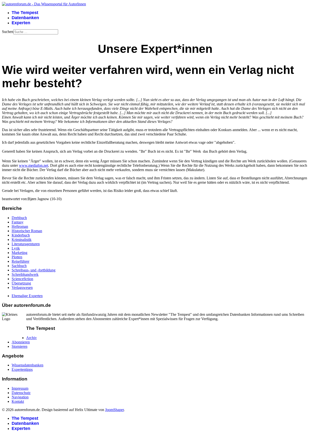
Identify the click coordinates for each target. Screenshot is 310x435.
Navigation (20, 397)
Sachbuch (19, 266)
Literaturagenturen (26, 244)
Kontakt (18, 401)
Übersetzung (21, 283)
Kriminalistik (21, 239)
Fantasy (17, 222)
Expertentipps (22, 369)
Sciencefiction (22, 279)
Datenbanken (25, 17)
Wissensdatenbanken (27, 365)
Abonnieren (21, 342)
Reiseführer (20, 261)
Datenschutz (21, 393)
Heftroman (20, 226)
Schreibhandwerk (25, 274)
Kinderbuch (21, 235)
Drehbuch (19, 218)
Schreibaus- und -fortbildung (33, 270)
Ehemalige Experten (27, 296)
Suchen (7, 32)
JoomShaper (114, 410)
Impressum (20, 388)
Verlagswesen (22, 287)
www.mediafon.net (33, 165)
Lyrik (16, 248)
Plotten (17, 257)
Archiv (31, 338)
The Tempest (25, 12)
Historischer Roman (27, 231)
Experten (21, 22)
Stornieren (19, 346)
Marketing (19, 253)
